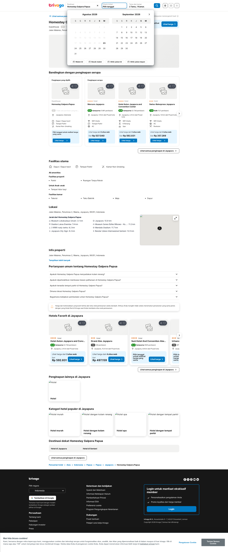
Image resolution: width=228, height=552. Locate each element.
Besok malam (96, 62)
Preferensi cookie (93, 505)
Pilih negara (34, 486)
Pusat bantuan (92, 519)
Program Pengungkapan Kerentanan (102, 509)
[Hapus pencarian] (97, 5)
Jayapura (109, 465)
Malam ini (79, 62)
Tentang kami (35, 517)
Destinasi (70, 4)
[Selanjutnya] (149, 14)
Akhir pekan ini (116, 62)
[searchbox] (83, 6)
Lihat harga (168, 24)
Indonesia (78, 465)
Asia (69, 465)
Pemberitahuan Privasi (96, 498)
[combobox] (83, 5)
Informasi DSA (92, 501)
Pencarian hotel (56, 465)
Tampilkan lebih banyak (59, 260)
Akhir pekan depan (137, 62)
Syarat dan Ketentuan (95, 490)
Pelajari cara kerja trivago (97, 523)
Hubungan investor (37, 525)
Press (31, 528)
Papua (89, 465)
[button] (83, 6)
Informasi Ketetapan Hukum (98, 494)
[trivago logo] (56, 5)
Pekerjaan (33, 521)
